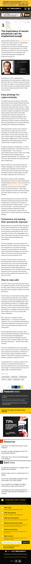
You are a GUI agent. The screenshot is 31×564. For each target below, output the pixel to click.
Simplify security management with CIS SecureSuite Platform (14, 452)
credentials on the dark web (16, 185)
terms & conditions (8, 547)
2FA (11, 319)
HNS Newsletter (10, 513)
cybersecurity (22, 377)
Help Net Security (22, 554)
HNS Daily (7, 508)
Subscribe (26, 542)
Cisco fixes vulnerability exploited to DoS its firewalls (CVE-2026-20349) (14, 479)
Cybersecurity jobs (10, 529)
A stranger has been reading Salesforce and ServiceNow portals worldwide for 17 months (14, 491)
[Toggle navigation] (29, 8)
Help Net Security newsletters (12, 2)
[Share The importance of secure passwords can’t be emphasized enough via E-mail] (28, 22)
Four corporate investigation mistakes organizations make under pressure (13, 485)
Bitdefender (8, 27)
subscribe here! (23, 5)
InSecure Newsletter (11, 518)
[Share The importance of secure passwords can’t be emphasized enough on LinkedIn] (25, 22)
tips (23, 379)
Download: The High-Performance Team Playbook (13, 410)
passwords (17, 379)
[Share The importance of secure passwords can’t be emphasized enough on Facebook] (19, 22)
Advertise (24, 557)
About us (19, 557)
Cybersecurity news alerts (13, 523)
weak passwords (24, 41)
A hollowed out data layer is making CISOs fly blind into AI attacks (15, 468)
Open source (8, 536)
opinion (10, 379)
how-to (4, 379)
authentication (6, 377)
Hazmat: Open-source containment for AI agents (13, 400)
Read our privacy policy (10, 557)
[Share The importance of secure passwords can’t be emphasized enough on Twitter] (22, 22)
